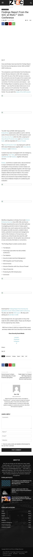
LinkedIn (16, 337)
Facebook (16, 339)
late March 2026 (13, 314)
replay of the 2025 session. (23, 92)
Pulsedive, (14, 156)
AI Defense (13, 149)
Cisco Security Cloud (7, 137)
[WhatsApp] (13, 23)
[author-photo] (16, 392)
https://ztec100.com (16, 396)
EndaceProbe (5, 133)
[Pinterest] (10, 23)
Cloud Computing (9, 7)
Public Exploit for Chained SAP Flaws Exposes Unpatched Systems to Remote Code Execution (24, 377)
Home (3, 7)
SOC (26, 356)
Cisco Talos (11, 154)
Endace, (4, 162)
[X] (6, 23)
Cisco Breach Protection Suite (10, 139)
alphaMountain (6, 156)
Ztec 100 (4, 20)
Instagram (16, 341)
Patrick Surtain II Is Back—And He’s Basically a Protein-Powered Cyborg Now (9, 376)
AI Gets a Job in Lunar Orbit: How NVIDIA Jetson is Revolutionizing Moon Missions (21, 490)
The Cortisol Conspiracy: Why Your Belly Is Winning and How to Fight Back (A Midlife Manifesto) (21, 499)
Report (18, 356)
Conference (8, 356)
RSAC (23, 356)
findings (14, 356)
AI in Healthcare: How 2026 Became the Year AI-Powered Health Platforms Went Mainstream (21, 482)
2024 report (17, 312)
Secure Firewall (21, 141)
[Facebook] (3, 23)
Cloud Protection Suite (10, 145)
